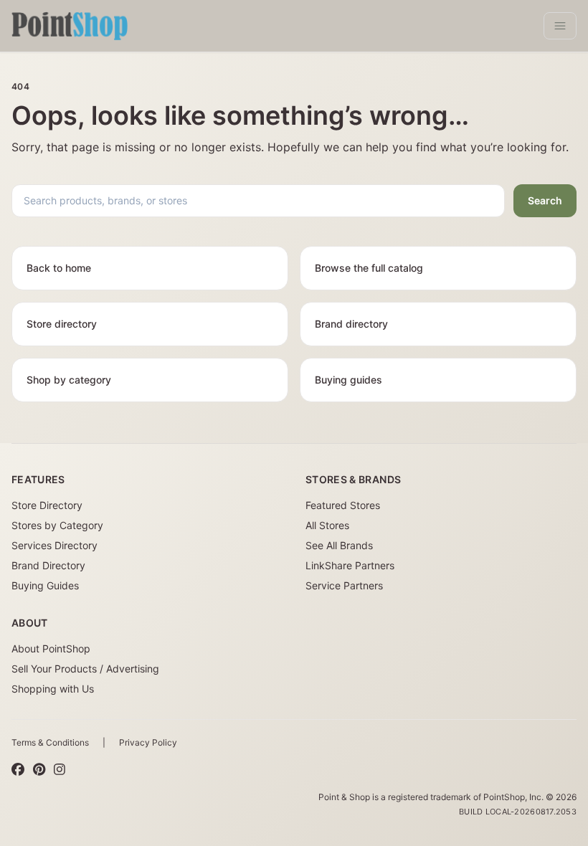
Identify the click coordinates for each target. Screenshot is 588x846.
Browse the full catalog (369, 268)
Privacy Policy (148, 742)
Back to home (59, 268)
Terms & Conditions (50, 742)
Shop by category (69, 380)
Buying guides (348, 380)
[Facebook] (17, 770)
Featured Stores (342, 505)
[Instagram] (59, 770)
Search (545, 200)
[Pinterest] (39, 770)
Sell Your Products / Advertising (85, 668)
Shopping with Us (52, 689)
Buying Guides (45, 585)
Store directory (62, 324)
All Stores (327, 525)
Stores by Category (57, 525)
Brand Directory (48, 565)
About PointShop (50, 648)
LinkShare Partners (349, 565)
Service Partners (344, 585)
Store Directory (46, 505)
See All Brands (339, 545)
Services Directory (54, 545)
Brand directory (351, 324)
